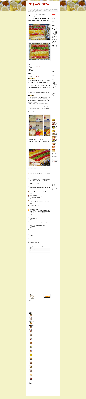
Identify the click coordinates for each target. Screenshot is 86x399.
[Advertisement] (39, 271)
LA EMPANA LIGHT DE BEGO (32, 341)
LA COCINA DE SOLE (31, 333)
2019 (52, 72)
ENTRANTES (34, 9)
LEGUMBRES (53, 37)
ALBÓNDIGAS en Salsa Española (56, 119)
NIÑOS (52, 39)
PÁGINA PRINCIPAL (30, 9)
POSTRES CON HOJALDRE (36, 168)
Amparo (30, 195)
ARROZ (52, 28)
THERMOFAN (30, 317)
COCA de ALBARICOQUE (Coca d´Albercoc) (56, 134)
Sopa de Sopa (30, 329)
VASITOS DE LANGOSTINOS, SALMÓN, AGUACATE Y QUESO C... (54, 82)
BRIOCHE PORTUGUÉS (56, 137)
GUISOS (52, 36)
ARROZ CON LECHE (55, 84)
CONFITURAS (56, 31)
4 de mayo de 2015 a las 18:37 (35, 209)
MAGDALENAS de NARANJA (56, 130)
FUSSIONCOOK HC (30, 10)
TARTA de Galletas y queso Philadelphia (56, 127)
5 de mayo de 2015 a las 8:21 (35, 229)
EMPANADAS (53, 33)
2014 (52, 94)
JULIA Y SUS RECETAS (31, 321)
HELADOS (54, 36)
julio (53, 79)
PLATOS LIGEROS (37, 9)
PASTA (56, 39)
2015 (52, 75)
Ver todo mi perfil (30, 383)
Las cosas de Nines (31, 345)
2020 (52, 71)
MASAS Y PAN (34, 10)
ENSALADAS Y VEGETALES (43, 9)
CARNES (47, 9)
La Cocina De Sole (31, 241)
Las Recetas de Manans (32, 205)
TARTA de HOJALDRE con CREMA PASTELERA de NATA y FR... (55, 89)
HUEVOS (56, 36)
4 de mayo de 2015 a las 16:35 (37, 205)
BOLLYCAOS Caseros (56, 149)
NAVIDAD (45, 10)
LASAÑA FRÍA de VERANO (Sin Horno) (56, 140)
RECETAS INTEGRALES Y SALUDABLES (32, 11)
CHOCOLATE (53, 29)
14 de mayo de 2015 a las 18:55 (36, 241)
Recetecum (31, 229)
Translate (56, 161)
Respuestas (31, 248)
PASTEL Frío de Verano (56, 143)
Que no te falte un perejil (31, 325)
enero (53, 93)
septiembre (54, 78)
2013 (52, 95)
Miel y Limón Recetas (38, 4)
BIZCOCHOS (55, 28)
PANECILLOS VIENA (56, 146)
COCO (52, 31)
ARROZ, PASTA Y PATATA (54, 9)
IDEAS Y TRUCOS (48, 10)
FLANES (52, 35)
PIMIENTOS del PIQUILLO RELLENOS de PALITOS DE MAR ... (55, 87)
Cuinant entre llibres (31, 337)
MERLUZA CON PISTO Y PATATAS (55, 85)
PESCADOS (50, 9)
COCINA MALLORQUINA (38, 10)
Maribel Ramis (30, 382)
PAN (54, 39)
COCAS (56, 29)
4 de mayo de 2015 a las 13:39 (34, 195)
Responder (31, 193)
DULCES (42, 10)
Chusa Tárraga (31, 209)
